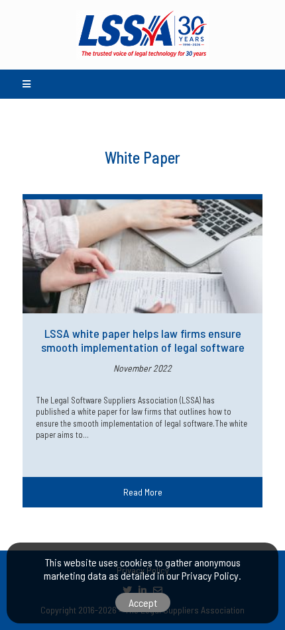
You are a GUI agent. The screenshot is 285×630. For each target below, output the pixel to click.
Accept (143, 602)
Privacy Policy (210, 575)
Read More (142, 492)
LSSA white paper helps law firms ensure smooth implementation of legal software (143, 340)
